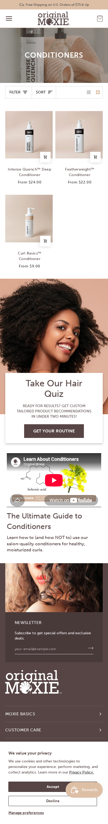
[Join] (89, 648)
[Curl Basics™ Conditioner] (29, 218)
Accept (53, 787)
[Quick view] (45, 157)
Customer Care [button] (23, 729)
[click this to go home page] (54, 18)
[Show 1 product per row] (88, 92)
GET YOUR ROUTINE (54, 430)
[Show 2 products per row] (97, 92)
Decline (53, 801)
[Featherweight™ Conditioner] (79, 134)
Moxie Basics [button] (20, 713)
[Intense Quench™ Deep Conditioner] (29, 134)
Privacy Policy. (81, 772)
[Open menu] (9, 18)
